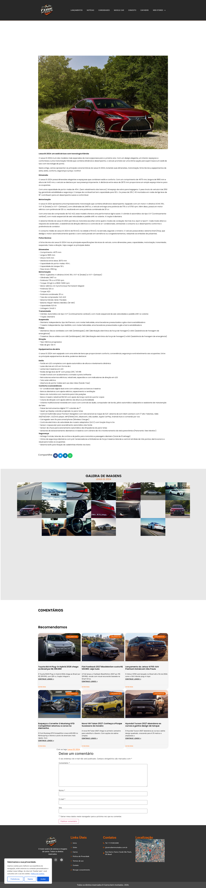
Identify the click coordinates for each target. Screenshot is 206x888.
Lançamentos (77, 10)
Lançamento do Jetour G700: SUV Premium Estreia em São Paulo (142, 667)
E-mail (62, 799)
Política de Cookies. (38, 874)
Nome (62, 790)
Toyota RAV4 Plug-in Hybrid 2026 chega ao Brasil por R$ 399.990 (58, 667)
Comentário (64, 763)
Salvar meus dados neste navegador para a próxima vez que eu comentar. (91, 816)
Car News (144, 10)
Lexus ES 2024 (73, 749)
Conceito (132, 10)
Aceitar (43, 879)
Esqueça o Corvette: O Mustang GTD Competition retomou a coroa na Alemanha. (56, 725)
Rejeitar (30, 879)
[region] (28, 871)
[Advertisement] (103, 37)
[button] (55, 455)
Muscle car (119, 10)
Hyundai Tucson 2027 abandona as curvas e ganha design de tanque (143, 724)
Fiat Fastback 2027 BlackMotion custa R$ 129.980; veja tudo (102, 667)
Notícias (90, 10)
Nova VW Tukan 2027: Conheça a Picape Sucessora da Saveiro (102, 724)
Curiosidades (104, 10)
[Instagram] (55, 859)
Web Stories (158, 10)
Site (60, 808)
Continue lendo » (46, 679)
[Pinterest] (61, 859)
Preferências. (15, 879)
